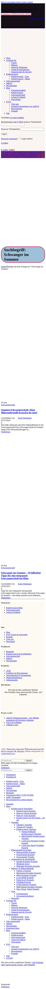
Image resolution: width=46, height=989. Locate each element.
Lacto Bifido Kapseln (25, 878)
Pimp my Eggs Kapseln (25, 815)
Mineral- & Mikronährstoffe (22, 868)
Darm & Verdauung (19, 67)
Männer (14, 65)
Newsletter (10, 641)
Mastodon (20, 751)
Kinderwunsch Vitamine (26, 829)
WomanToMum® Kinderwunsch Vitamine (31, 833)
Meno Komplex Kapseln (26, 875)
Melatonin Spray (23, 864)
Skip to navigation (8, 2)
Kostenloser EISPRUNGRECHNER (16, 14)
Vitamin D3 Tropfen (24, 827)
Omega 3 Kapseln (23, 871)
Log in (4, 134)
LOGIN (9, 958)
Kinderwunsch (17, 92)
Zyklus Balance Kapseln (26, 884)
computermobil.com (8, 754)
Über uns (41, 18)
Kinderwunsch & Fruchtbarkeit (18, 654)
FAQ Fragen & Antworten (16, 635)
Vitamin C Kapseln (24, 825)
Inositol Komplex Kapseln (27, 861)
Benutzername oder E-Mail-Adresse (21, 122)
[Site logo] (10, 7)
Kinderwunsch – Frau (20, 76)
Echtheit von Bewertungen (17, 673)
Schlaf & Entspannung (20, 69)
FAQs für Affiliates (14, 722)
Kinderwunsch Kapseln (25, 811)
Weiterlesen (5, 432)
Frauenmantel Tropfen (25, 857)
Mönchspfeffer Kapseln (25, 852)
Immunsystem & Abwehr (21, 72)
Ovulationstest (22, 894)
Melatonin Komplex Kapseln (28, 866)
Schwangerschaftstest (25, 896)
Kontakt (33, 18)
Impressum (20, 749)
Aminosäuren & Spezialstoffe (23, 859)
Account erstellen (17, 118)
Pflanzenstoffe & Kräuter (21, 850)
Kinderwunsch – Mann (20, 79)
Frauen (14, 63)
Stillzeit (9, 658)
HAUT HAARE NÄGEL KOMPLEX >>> (21, 157)
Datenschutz (11, 749)
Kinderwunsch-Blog (14, 608)
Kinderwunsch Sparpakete (22, 809)
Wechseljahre (11, 661)
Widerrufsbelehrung (14, 678)
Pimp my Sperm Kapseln (26, 813)
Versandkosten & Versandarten (18, 675)
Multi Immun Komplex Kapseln (29, 887)
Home (3, 267)
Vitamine (15, 822)
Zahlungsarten (12, 680)
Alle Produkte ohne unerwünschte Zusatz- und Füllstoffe (22, 963)
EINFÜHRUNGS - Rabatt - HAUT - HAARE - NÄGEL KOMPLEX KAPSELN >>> (22, 153)
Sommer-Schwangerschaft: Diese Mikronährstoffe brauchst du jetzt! (19, 411)
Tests (13, 891)
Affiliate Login (12, 725)
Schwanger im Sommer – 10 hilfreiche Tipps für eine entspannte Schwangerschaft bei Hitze (21, 575)
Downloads (16, 99)
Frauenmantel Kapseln (25, 855)
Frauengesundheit (18, 90)
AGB (8, 671)
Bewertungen (16, 109)
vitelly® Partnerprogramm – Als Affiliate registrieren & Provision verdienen (22, 719)
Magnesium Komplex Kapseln (28, 873)
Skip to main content (24, 2)
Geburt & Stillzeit (18, 97)
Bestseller (10, 652)
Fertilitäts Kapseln (23, 882)
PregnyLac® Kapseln (25, 880)
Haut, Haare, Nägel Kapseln (27, 889)
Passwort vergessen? (9, 139)
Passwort (10, 129)
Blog (8, 632)
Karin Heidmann (25, 418)
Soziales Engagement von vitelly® (25, 106)
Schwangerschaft (18, 95)
